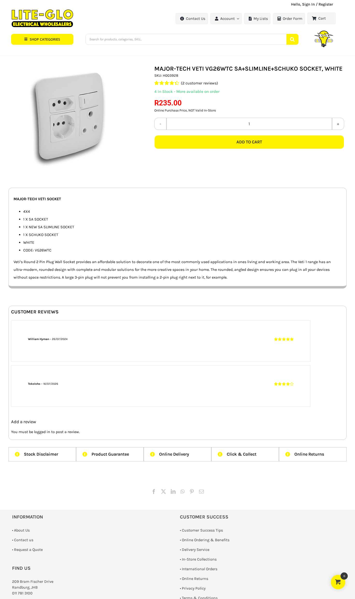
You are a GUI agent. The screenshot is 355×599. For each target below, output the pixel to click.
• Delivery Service (194, 549)
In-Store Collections (199, 559)
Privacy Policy (194, 588)
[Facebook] (154, 491)
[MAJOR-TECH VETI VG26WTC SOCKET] (68, 118)
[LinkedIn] (173, 491)
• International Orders (198, 569)
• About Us (21, 530)
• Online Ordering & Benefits (204, 540)
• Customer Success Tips (201, 530)
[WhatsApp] (182, 491)
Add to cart (249, 142)
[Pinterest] (192, 491)
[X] (163, 491)
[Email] (201, 491)
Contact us (23, 540)
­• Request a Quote (27, 549)
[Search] (292, 39)
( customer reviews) (199, 83)
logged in (42, 431)
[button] (42, 39)
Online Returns (195, 578)
